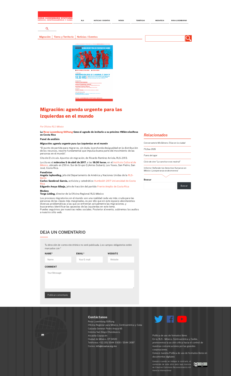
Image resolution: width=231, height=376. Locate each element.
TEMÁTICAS (140, 20)
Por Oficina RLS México (52, 127)
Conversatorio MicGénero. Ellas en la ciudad (164, 143)
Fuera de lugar (150, 155)
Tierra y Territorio (64, 37)
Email (80, 253)
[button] (47, 27)
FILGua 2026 (150, 149)
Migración (45, 37)
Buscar (147, 180)
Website (113, 253)
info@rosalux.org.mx (106, 346)
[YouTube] (182, 320)
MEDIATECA (159, 20)
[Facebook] (170, 319)
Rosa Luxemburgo (179, 20)
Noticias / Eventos (102, 20)
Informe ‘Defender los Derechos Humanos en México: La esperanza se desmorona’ (165, 169)
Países (121, 20)
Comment (51, 267)
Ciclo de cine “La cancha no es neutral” (162, 162)
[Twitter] (158, 320)
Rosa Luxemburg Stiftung (58, 132)
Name (49, 253)
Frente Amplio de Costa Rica (113, 186)
